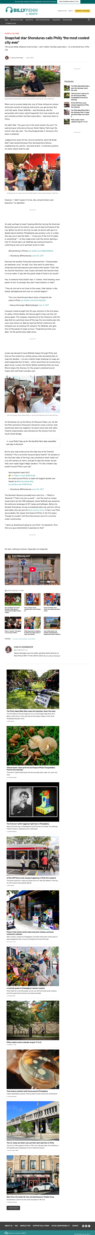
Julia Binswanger (12, 777)
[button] (47, 2)
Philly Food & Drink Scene (43, 20)
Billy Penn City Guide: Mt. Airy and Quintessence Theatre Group (30, 1197)
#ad (31, 481)
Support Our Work (82, 11)
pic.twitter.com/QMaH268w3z (40, 251)
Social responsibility (61, 1226)
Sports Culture (12, 34)
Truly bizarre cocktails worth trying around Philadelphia (27, 1091)
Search (75, 1226)
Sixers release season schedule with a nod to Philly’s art (32, 609)
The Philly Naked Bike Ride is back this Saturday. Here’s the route (80, 88)
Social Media (31, 639)
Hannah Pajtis (11, 996)
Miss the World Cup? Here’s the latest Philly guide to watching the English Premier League (13, 610)
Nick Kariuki (11, 721)
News (6, 20)
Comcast (15, 639)
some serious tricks (36, 510)
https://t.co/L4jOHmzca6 (24, 475)
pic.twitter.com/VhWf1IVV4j (20, 484)
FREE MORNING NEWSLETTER (68, 2)
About (70, 11)
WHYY (24, 1233)
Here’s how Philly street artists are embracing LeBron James (52, 609)
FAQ (16, 1226)
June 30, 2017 (38, 489)
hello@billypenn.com (22, 650)
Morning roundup (67, 20)
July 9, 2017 (44, 305)
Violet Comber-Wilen (13, 1150)
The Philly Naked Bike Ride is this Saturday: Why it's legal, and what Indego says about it (80, 113)
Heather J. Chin (12, 1044)
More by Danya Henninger (52, 656)
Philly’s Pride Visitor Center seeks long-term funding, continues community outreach (30, 933)
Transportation (56, 20)
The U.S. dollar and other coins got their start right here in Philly (30, 1143)
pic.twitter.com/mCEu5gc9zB (33, 300)
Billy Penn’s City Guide (16, 20)
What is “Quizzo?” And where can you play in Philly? (13, 632)
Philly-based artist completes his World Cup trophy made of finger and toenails (32, 632)
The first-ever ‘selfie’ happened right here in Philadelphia (28, 824)
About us (8, 1226)
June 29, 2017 (38, 256)
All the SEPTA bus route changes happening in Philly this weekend (80, 105)
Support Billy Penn (41, 1226)
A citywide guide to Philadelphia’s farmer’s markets (26, 988)
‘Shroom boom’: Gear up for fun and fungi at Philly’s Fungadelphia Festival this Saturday (80, 97)
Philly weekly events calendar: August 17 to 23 (79, 121)
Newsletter (62, 11)
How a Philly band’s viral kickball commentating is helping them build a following (52, 632)
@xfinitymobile (23, 481)
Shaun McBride (23, 639)
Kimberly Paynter (12, 1202)
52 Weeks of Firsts (11, 23)
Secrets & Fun (29, 20)
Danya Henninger (17, 58)
